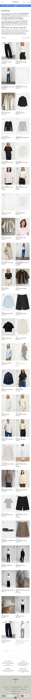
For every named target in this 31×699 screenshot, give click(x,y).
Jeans (25, 33)
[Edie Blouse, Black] (8, 126)
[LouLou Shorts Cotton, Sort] (23, 503)
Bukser (10, 33)
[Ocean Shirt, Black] (23, 554)
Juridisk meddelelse (14, 689)
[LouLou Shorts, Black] (23, 302)
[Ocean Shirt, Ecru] (8, 101)
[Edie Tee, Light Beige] (23, 428)
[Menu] (3, 2)
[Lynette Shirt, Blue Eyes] (8, 302)
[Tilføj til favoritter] (3, 43)
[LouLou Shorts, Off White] (8, 452)
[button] (23, 2)
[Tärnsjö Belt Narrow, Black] (8, 529)
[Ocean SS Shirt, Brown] (23, 277)
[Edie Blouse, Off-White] (23, 50)
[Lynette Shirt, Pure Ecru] (23, 478)
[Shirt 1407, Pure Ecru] (23, 327)
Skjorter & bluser (20, 33)
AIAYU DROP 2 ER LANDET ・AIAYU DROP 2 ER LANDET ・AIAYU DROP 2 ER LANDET (15, 6)
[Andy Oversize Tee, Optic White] (8, 176)
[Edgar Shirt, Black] (23, 101)
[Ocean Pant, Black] (23, 605)
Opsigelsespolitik (14, 691)
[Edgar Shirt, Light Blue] (8, 428)
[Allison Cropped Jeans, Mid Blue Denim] (23, 251)
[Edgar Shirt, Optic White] (23, 75)
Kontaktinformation (23, 689)
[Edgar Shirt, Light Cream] (23, 151)
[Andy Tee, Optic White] (23, 226)
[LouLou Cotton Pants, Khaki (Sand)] (23, 579)
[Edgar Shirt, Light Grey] (8, 251)
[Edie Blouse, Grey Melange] (23, 126)
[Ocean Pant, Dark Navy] (8, 554)
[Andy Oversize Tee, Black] (8, 151)
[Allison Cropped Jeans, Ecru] (23, 452)
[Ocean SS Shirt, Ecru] (8, 226)
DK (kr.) (19, 691)
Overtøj (15, 33)
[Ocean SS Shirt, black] (8, 327)
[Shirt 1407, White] (8, 403)
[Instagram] (15, 681)
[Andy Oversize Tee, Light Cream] (23, 176)
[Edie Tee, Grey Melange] (8, 503)
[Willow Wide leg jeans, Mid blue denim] (8, 75)
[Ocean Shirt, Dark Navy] (8, 378)
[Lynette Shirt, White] (8, 202)
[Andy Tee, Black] (23, 378)
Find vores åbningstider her (8, 665)
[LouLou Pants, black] (8, 50)
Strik (13, 33)
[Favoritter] (25, 2)
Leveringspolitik (7, 689)
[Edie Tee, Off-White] (23, 202)
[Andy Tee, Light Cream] (23, 403)
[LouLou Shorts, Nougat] (23, 529)
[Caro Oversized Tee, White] (8, 579)
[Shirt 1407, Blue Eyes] (8, 352)
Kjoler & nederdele (4, 33)
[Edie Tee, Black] (8, 277)
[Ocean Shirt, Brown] (23, 352)
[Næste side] (25, 650)
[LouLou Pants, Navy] (8, 629)
